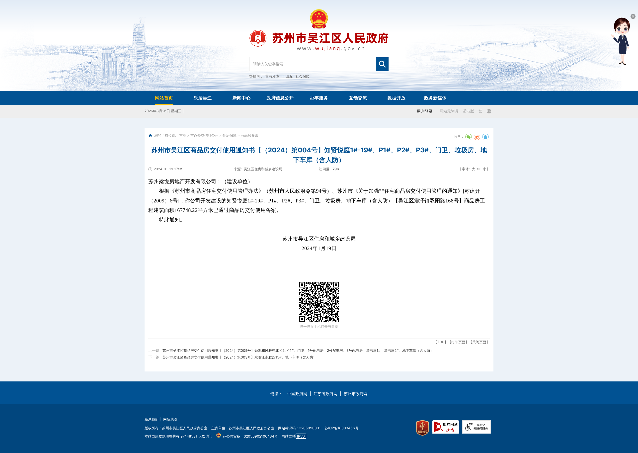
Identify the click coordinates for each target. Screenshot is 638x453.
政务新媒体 (435, 97)
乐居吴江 (203, 97)
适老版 (468, 111)
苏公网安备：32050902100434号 (250, 436)
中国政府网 (297, 393)
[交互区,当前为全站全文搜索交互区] (319, 61)
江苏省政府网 (325, 393)
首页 (182, 135)
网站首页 (164, 97)
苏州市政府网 (356, 393)
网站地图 (170, 419)
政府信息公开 (280, 97)
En (489, 111)
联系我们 (152, 419)
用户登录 (425, 111)
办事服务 (319, 97)
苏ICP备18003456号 (341, 428)
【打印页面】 (458, 342)
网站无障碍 (449, 111)
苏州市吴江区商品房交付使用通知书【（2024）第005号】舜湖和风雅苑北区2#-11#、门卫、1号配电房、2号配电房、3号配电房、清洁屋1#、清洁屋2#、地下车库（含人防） (298, 350)
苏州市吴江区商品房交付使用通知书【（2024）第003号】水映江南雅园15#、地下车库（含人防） (239, 357)
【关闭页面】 (479, 342)
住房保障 (230, 135)
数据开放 (396, 97)
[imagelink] (422, 428)
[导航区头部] (319, 45)
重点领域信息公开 (204, 135)
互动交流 (358, 97)
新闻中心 (241, 97)
